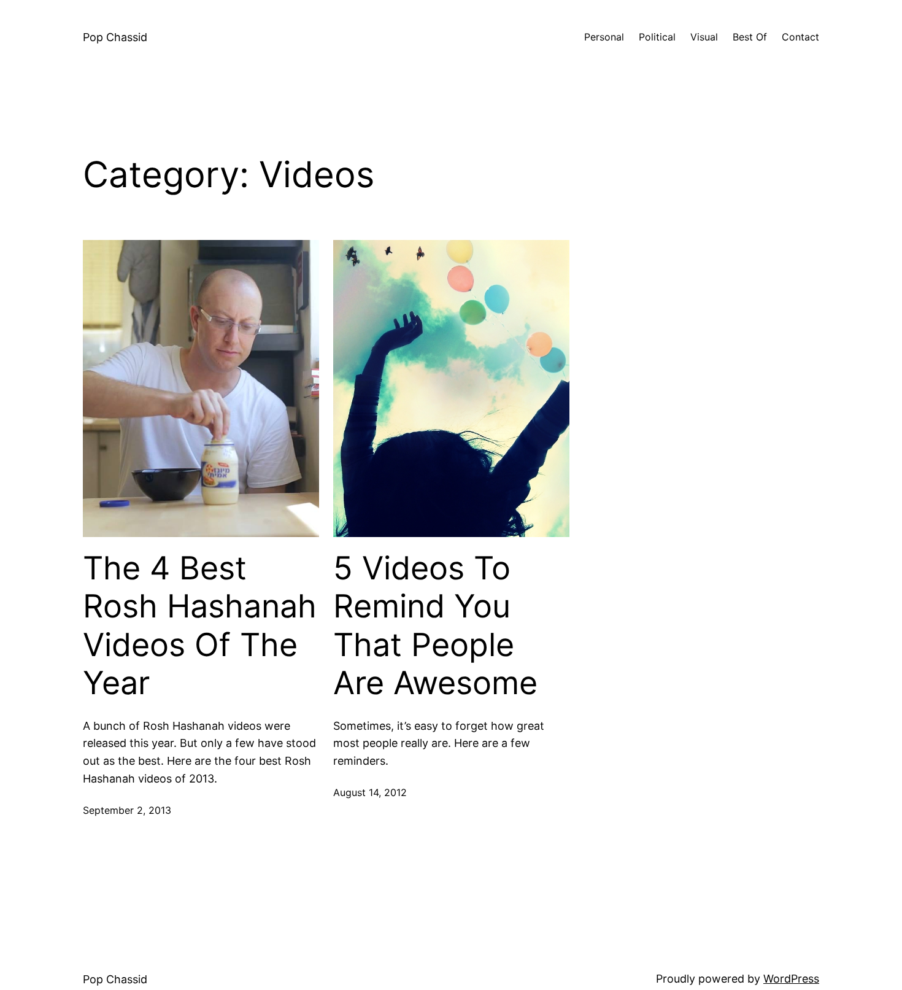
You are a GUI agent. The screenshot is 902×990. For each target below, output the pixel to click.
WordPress (791, 978)
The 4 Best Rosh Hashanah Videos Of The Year (200, 625)
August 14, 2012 (370, 792)
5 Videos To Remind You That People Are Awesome (435, 625)
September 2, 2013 (127, 810)
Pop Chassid (115, 37)
